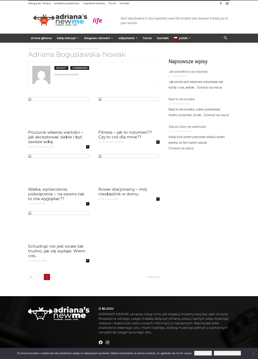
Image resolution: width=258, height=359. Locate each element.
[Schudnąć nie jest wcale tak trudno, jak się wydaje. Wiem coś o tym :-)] (58, 226)
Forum (112, 3)
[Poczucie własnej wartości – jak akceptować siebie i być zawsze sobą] (58, 112)
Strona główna (35, 48)
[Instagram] (227, 3)
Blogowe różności (97, 38)
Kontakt (124, 3)
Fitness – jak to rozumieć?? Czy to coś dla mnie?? (125, 134)
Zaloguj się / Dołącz (39, 3)
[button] (225, 38)
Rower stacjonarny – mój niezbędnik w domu (122, 191)
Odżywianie (126, 38)
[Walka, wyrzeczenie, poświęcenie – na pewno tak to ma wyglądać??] (58, 169)
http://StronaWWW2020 (66, 74)
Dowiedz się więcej (209, 87)
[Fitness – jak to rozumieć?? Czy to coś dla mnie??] (129, 112)
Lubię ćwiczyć (66, 38)
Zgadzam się (203, 353)
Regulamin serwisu (94, 3)
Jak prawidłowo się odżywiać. (189, 71)
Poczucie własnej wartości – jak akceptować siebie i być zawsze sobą (55, 137)
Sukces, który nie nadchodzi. (187, 127)
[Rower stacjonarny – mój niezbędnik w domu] (129, 169)
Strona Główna (41, 38)
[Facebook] (221, 3)
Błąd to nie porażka (182, 99)
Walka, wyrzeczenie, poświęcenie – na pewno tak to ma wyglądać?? (56, 194)
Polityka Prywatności (67, 3)
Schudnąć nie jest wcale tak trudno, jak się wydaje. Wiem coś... (56, 251)
